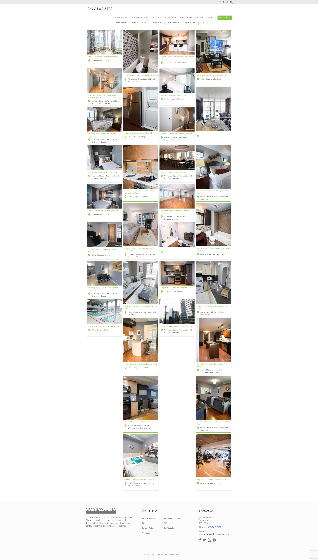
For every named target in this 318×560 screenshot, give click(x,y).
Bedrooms (121, 22)
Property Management (166, 18)
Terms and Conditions (172, 518)
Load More (159, 495)
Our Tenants (169, 528)
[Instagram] (231, 2)
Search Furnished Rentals (140, 18)
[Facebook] (220, 2)
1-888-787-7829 (213, 527)
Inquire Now (224, 18)
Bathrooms (173, 22)
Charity (210, 18)
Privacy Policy (148, 528)
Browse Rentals (148, 518)
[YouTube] (227, 2)
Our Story (120, 18)
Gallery (199, 18)
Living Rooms (139, 22)
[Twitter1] (223, 2)
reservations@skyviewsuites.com (214, 534)
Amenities (190, 22)
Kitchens (156, 22)
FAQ (182, 18)
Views (205, 22)
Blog (189, 18)
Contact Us (146, 533)
